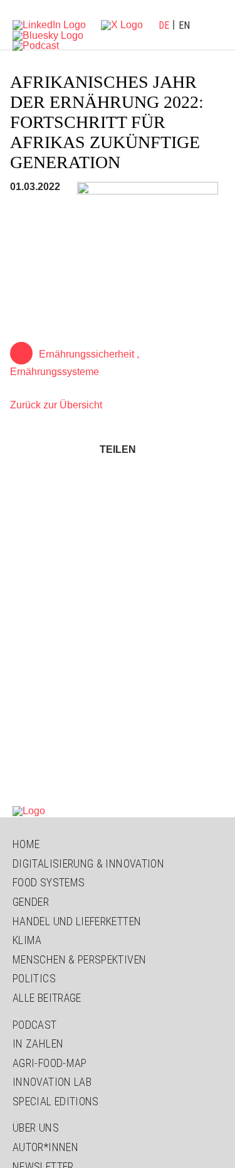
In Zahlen (38, 1043)
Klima (27, 940)
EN (184, 25)
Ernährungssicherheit (86, 354)
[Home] (29, 810)
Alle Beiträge (47, 997)
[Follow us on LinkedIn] (49, 24)
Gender (31, 901)
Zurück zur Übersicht (56, 405)
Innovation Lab (52, 1081)
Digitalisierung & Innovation (88, 863)
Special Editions (56, 1101)
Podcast (35, 1024)
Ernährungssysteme (54, 371)
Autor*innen (45, 1147)
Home (26, 844)
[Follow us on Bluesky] (48, 34)
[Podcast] (36, 45)
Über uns (36, 1127)
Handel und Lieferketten (77, 921)
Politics (34, 978)
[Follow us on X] (122, 24)
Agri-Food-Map (50, 1063)
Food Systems (49, 882)
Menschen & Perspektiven (79, 959)
